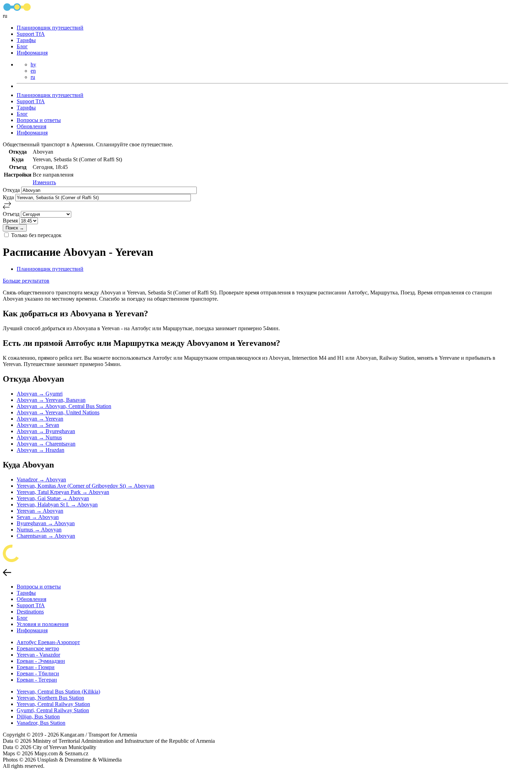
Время (11, 221)
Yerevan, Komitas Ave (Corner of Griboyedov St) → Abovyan (85, 486)
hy (33, 64)
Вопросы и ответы (39, 120)
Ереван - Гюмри (36, 667)
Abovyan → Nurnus (39, 437)
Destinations (30, 612)
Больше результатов (26, 281)
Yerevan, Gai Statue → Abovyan (53, 498)
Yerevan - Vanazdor (38, 655)
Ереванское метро (38, 648)
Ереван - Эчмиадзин (41, 661)
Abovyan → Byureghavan (46, 431)
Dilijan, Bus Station (38, 717)
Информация (32, 53)
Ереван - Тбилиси (38, 673)
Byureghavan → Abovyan (46, 523)
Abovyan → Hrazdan (40, 450)
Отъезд (12, 214)
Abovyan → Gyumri (40, 394)
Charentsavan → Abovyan (46, 536)
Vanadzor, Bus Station (41, 723)
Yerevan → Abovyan (40, 511)
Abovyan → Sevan (38, 425)
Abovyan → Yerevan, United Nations (58, 412)
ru (33, 77)
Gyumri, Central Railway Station (53, 710)
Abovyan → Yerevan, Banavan (51, 400)
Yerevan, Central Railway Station (53, 704)
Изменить (44, 182)
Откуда (12, 190)
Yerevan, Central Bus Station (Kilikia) (58, 691)
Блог (22, 46)
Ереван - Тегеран (37, 680)
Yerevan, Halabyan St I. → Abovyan (57, 504)
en (33, 71)
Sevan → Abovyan (38, 517)
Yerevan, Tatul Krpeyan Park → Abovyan (63, 492)
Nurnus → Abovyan (39, 530)
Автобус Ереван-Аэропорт (48, 642)
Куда (9, 197)
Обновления (31, 126)
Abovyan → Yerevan (40, 419)
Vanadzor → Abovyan (41, 479)
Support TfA (31, 34)
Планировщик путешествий (50, 28)
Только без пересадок (36, 235)
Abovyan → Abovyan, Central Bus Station (64, 406)
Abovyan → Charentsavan (46, 444)
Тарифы (26, 40)
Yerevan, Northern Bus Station (50, 698)
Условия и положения (42, 624)
